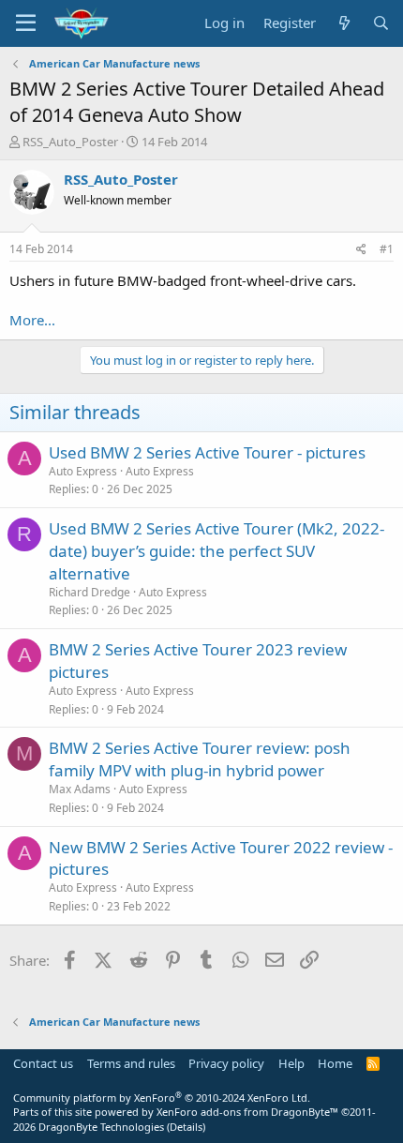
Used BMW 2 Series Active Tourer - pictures (207, 452)
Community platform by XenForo (161, 1097)
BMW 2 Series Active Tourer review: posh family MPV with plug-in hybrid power (200, 759)
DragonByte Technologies (101, 1127)
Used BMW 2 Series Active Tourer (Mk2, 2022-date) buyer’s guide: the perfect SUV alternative (216, 551)
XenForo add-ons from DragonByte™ (247, 1112)
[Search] (381, 23)
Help (291, 1063)
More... (32, 319)
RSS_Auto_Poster (70, 141)
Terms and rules (131, 1063)
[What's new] (343, 23)
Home (335, 1063)
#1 (387, 249)
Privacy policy (226, 1063)
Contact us (43, 1063)
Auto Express (160, 471)
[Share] (361, 250)
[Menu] (26, 23)
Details (186, 1127)
